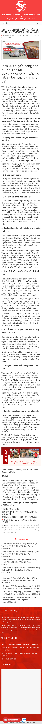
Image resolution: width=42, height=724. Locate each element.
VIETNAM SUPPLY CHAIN (13, 35)
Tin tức (26, 35)
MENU (5, 23)
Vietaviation (13, 532)
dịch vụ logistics (6, 527)
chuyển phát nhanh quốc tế (30, 525)
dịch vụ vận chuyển (19, 527)
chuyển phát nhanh (13, 525)
